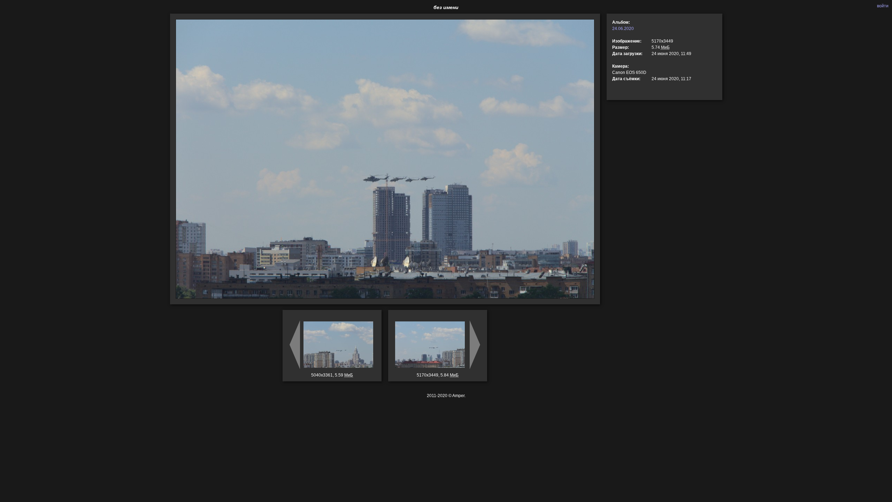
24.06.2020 (623, 28)
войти (883, 5)
